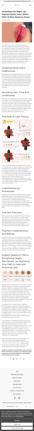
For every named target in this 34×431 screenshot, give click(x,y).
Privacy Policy (17, 377)
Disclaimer (17, 394)
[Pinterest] (23, 358)
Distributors (17, 384)
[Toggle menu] (5, 5)
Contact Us (17, 387)
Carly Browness (8, 246)
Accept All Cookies (17, 428)
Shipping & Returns (17, 374)
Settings (17, 420)
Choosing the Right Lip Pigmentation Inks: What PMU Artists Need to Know (16, 14)
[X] (20, 358)
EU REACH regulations (18, 314)
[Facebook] (10, 358)
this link (15, 183)
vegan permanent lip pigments (11, 343)
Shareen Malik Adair (21, 246)
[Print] (17, 358)
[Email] (13, 358)
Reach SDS (17, 381)
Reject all (17, 424)
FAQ (17, 371)
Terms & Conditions (17, 390)
